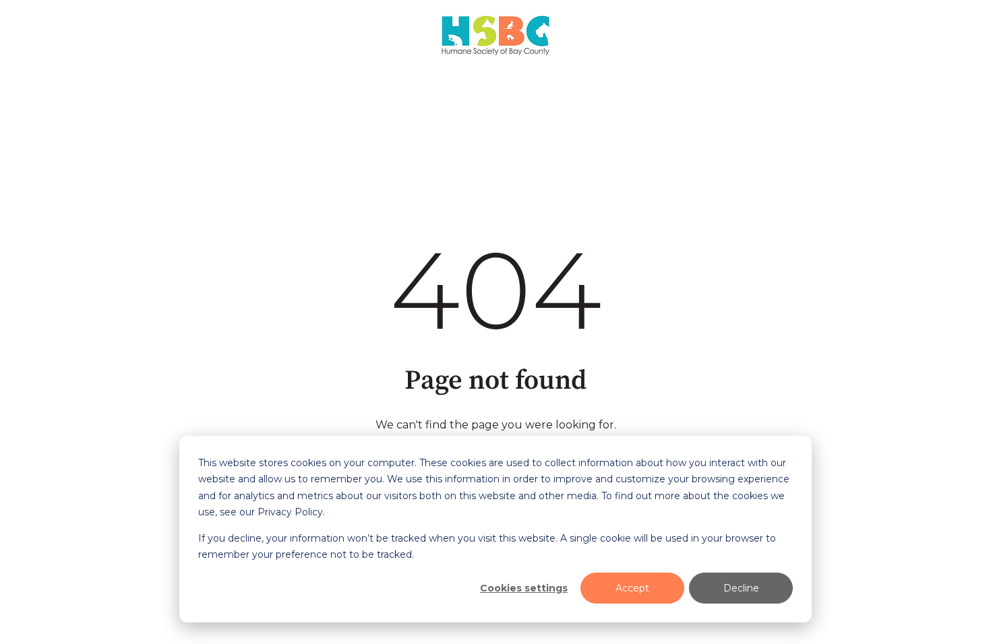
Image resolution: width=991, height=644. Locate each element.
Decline (741, 588)
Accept (632, 588)
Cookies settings (524, 588)
